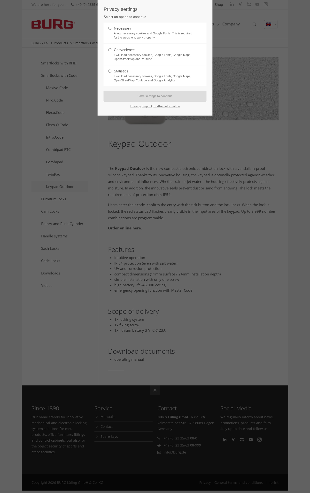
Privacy (135, 106)
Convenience (152, 54)
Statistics (152, 75)
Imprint (147, 106)
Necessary (153, 32)
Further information (167, 106)
